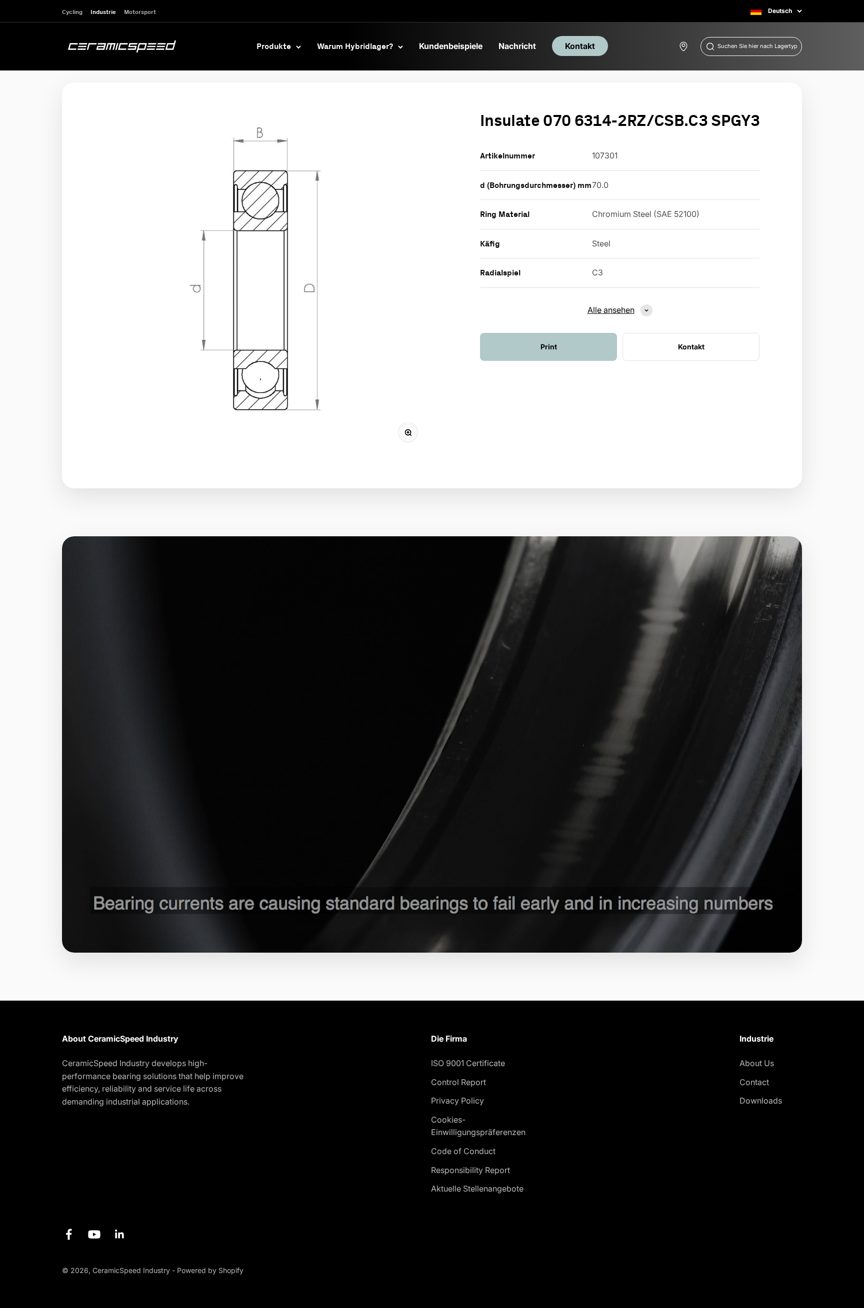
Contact (754, 1082)
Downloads (761, 1101)
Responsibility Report (470, 1170)
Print (548, 346)
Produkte (273, 45)
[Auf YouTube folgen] (94, 1234)
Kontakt (580, 46)
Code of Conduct (463, 1151)
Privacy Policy (457, 1101)
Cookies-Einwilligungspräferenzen (478, 1126)
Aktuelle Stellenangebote (477, 1189)
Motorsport (140, 11)
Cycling (72, 11)
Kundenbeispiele (450, 46)
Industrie (103, 11)
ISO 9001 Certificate (468, 1063)
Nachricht (517, 46)
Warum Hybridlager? (355, 45)
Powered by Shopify (210, 1270)
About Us (757, 1063)
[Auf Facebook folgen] (69, 1234)
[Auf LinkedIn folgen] (119, 1234)
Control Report (458, 1082)
